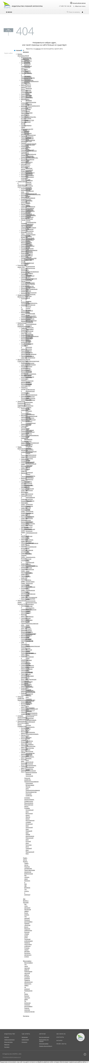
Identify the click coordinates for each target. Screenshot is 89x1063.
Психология (29, 511)
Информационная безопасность (31, 417)
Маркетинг (29, 173)
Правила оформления (28, 981)
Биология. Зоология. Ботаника (29, 349)
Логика (28, 308)
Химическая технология (29, 762)
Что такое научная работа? (27, 967)
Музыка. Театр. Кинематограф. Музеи (30, 312)
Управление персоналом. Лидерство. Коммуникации (30, 231)
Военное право (28, 559)
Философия (29, 338)
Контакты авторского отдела (27, 954)
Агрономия (29, 783)
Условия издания (27, 977)
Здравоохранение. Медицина (30, 374)
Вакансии (27, 64)
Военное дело (28, 696)
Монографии (27, 961)
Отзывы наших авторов (27, 949)
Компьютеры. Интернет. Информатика (28, 404)
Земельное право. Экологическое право (30, 585)
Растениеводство (31, 792)
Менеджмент (30, 175)
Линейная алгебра (29, 447)
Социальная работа (29, 514)
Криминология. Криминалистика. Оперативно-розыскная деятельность (31, 604)
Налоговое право (29, 621)
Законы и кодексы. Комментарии (30, 578)
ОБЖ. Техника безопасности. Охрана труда (30, 727)
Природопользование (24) (29, 709)
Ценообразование (31, 250)
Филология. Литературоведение (32, 335)
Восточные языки (29, 814)
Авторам (26, 902)
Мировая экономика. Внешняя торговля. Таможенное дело (30, 188)
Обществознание (31, 317)
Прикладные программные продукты (30, 431)
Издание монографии (28, 921)
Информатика (30, 414)
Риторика (29, 326)
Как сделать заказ (26, 877)
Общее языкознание (30, 835)
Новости (27, 60)
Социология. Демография (30, 328)
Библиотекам (28, 873)
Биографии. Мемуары (29, 274)
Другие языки (28, 817)
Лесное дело (28, 787)
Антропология (30, 266)
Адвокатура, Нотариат (29, 540)
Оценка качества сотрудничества (29, 1009)
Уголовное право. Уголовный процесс (29, 671)
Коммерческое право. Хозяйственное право (30, 592)
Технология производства (30, 752)
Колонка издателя (27, 66)
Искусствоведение (31, 289)
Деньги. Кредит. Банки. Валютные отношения (29, 166)
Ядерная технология (29, 775)
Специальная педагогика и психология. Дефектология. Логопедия (30, 521)
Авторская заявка (27, 910)
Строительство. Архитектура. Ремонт (30, 748)
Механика (29, 366)
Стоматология (30, 396)
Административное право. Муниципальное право (32, 545)
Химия (28, 370)
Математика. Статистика (28, 440)
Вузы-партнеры (27, 70)
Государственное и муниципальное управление (31, 153)
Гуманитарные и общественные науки (29, 262)
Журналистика (30, 287)
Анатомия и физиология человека (29, 379)
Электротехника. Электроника (31, 766)
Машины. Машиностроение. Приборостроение (31, 713)
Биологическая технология (30, 693)
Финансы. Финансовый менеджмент (30, 238)
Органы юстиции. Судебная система (29, 629)
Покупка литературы (28, 867)
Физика (28, 368)
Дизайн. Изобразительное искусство (31, 278)
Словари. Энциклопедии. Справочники (29, 799)
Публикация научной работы (28, 973)
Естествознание (31, 364)
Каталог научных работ (27, 997)
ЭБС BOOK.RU (27, 886)
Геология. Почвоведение (30, 356)
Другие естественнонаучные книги (32, 361)
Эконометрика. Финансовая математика (30, 477)
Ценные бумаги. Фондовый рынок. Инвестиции (30, 245)
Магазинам (25, 1037)
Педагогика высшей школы (29, 507)
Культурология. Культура (31, 295)
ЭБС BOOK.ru (25, 900)
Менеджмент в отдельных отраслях (30, 179)
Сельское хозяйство (29, 794)
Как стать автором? (27, 906)
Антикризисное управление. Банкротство (31, 136)
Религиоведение (31, 324)
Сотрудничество (29, 78)
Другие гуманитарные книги (30, 283)
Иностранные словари (30, 821)
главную (38, 49)
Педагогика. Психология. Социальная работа (28, 484)
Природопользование (33, 790)
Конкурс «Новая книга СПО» (27, 934)
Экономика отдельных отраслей (29, 255)
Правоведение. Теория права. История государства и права (30, 639)
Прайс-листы (25, 859)
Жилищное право (29, 573)
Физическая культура (29, 332)
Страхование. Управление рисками (30, 210)
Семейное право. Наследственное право (31, 652)
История (27, 62)
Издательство (27, 58)
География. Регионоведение (31, 353)
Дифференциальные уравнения (32, 443)
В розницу (24, 1042)
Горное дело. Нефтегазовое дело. (30, 706)
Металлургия (30, 716)
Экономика (29, 252)
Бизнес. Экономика (27, 132)
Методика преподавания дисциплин (30, 497)
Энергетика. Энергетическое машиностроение (31, 770)
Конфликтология (31, 292)
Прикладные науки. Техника (28, 683)
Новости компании (9, 1039)
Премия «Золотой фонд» (27, 925)
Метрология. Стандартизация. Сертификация (31, 720)
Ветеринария (30, 785)
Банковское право (29, 551)
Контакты (27, 83)
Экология (29, 371)
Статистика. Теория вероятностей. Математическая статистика (31, 462)
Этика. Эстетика (28, 340)
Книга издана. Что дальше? (44, 1040)
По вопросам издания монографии (28, 1003)
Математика (29, 450)
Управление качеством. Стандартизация (31, 225)
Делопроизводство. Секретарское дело (32, 159)
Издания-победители (28, 929)
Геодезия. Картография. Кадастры (30, 700)
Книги (25, 130)
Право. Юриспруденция (29, 528)
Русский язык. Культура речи (28, 843)
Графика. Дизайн (28, 408)
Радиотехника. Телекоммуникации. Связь (32, 734)
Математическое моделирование (31, 456)
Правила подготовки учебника (28, 944)
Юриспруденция (31, 679)
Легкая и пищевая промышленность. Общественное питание (31, 302)
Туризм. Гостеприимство (31, 221)
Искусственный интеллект (31, 420)
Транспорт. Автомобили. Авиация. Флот (30, 757)
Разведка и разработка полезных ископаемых (29, 741)
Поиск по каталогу (74, 12)
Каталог (59, 1040)
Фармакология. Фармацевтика (30, 399)
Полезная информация (28, 940)
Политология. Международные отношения (31, 320)
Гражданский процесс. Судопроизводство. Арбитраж (32, 564)
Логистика (29, 172)
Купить (25, 861)
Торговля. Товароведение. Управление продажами (31, 216)
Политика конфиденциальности (31, 80)
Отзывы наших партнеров (29, 111)
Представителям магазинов (29, 871)
